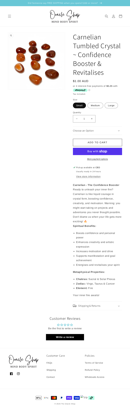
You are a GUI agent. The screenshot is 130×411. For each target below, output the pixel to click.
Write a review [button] (65, 337)
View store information (88, 176)
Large (111, 105)
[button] (9, 16)
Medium (95, 105)
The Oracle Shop (68, 404)
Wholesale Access (94, 377)
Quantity (77, 112)
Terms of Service (94, 363)
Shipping (51, 370)
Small (79, 105)
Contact (50, 377)
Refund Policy (92, 370)
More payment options (97, 159)
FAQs (49, 363)
